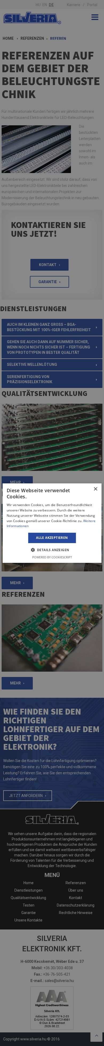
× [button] (95, 489)
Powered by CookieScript (52, 557)
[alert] (52, 523)
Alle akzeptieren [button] (52, 537)
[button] (52, 549)
